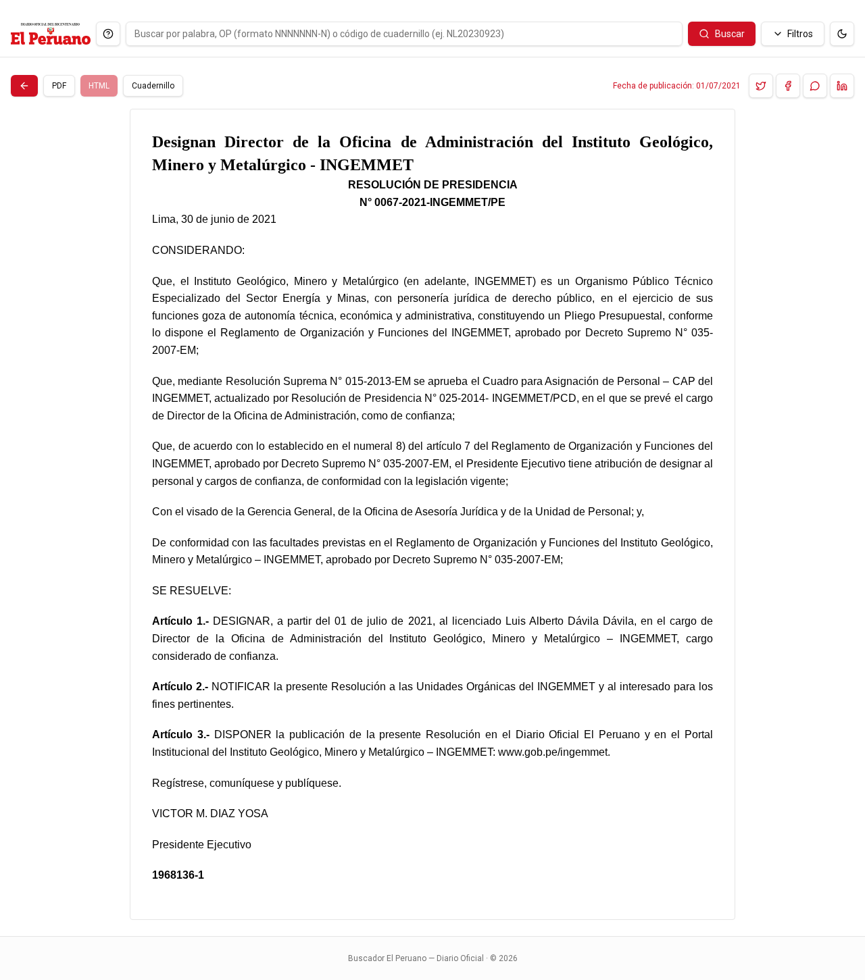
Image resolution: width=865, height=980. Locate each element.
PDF (59, 86)
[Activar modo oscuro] (842, 34)
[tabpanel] (432, 514)
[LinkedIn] (842, 86)
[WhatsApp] (815, 86)
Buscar (730, 33)
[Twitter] (761, 86)
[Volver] (24, 86)
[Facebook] (788, 86)
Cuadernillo (153, 86)
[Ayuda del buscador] (108, 34)
